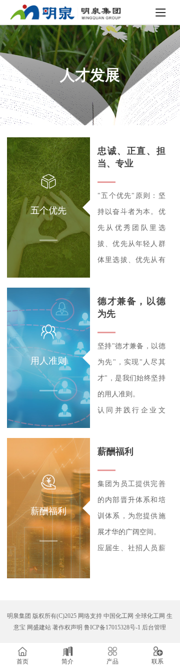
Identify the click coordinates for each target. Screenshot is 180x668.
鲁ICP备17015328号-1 (112, 627)
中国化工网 (119, 615)
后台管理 (154, 627)
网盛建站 (39, 627)
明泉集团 (19, 615)
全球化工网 (150, 615)
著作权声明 (67, 627)
